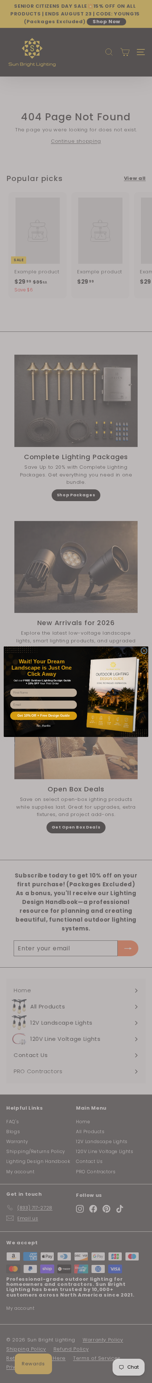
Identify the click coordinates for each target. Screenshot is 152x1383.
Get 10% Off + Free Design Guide (43, 715)
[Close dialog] (144, 650)
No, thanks (44, 725)
